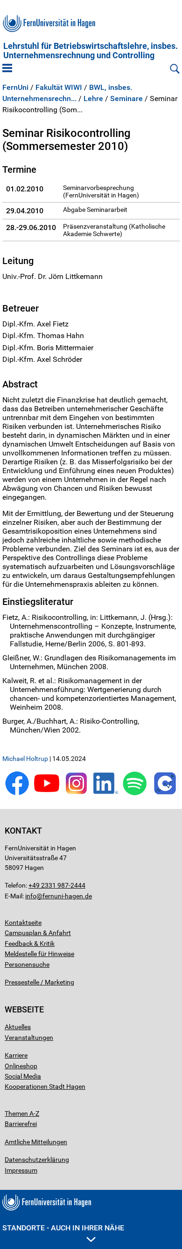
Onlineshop (21, 1066)
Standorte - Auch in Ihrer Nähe (63, 1227)
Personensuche (27, 964)
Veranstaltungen (29, 1037)
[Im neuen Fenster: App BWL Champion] (165, 793)
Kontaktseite (23, 922)
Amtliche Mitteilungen (36, 1142)
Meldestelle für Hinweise (39, 953)
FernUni (15, 87)
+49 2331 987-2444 (56, 885)
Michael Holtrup (25, 758)
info (30, 896)
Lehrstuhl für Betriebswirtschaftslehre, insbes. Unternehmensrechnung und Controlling (90, 50)
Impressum (21, 1170)
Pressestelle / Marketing (39, 982)
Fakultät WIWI (58, 87)
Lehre (93, 99)
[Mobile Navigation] (7, 69)
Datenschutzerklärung (37, 1159)
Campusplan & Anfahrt (38, 933)
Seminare (126, 99)
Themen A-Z (22, 1113)
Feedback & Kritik (30, 943)
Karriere (16, 1055)
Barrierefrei (21, 1123)
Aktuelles (18, 1027)
